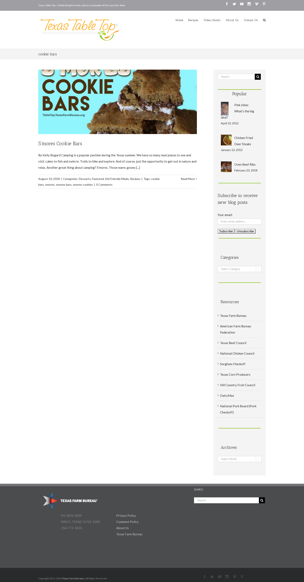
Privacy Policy (126, 515)
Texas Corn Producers (235, 374)
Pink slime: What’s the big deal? (237, 111)
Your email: (225, 215)
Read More (188, 179)
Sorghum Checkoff (232, 364)
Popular (239, 93)
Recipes (135, 179)
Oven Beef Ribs (245, 164)
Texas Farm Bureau (233, 315)
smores (50, 184)
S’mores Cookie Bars (60, 143)
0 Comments (104, 184)
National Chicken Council (237, 353)
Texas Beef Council (233, 343)
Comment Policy (127, 522)
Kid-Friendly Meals (117, 179)
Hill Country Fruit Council (237, 385)
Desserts (85, 179)
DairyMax (227, 395)
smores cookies (83, 184)
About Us (122, 528)
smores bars (64, 184)
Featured (98, 179)
